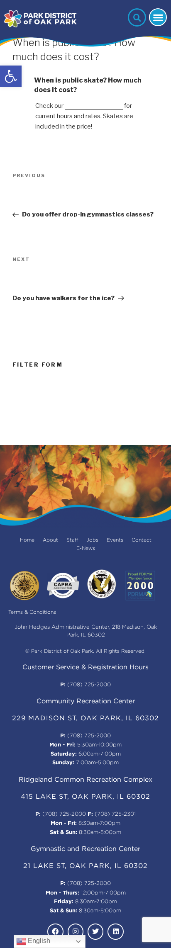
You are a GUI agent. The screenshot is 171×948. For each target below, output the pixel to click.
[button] (11, 76)
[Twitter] (95, 931)
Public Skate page (94, 105)
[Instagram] (75, 931)
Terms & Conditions (32, 612)
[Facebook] (55, 931)
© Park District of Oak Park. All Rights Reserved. (85, 651)
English (38, 940)
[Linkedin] (115, 931)
